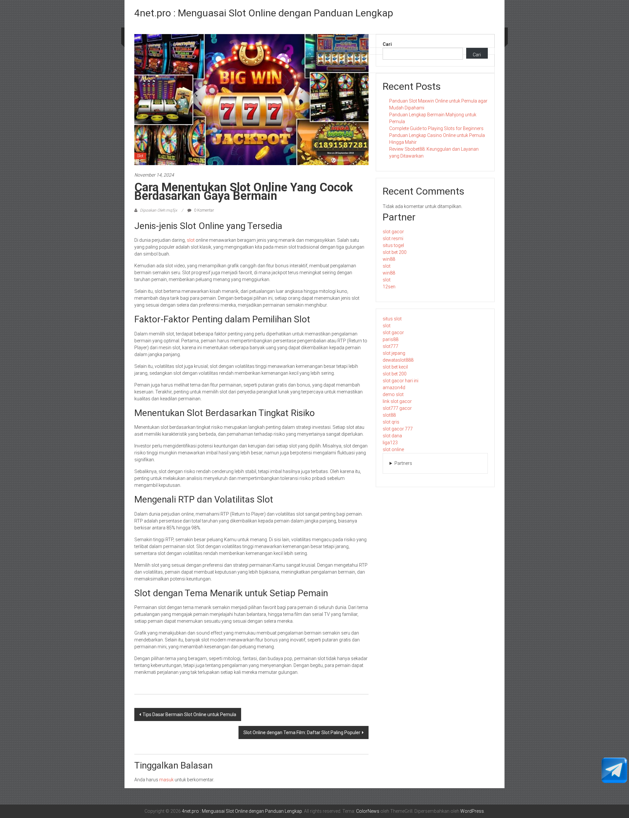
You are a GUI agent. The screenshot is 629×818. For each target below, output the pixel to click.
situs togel (393, 245)
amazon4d (394, 387)
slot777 (390, 346)
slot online (393, 449)
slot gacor (393, 231)
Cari (387, 44)
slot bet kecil (395, 367)
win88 (389, 259)
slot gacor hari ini (400, 380)
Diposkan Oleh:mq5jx (158, 210)
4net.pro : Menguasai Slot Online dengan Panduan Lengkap (263, 13)
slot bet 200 (395, 252)
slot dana (392, 435)
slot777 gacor (397, 408)
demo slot (393, 394)
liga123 (390, 442)
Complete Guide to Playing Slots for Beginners (436, 128)
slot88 (389, 415)
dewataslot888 (398, 360)
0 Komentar (203, 210)
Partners (403, 463)
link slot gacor (397, 401)
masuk (166, 779)
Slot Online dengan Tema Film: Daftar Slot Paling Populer (301, 732)
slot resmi (393, 238)
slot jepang (394, 353)
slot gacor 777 (398, 428)
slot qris (391, 422)
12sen (389, 286)
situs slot (392, 318)
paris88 (390, 339)
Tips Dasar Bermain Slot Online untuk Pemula (189, 714)
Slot (140, 156)
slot (191, 240)
